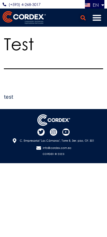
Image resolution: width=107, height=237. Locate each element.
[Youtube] (66, 132)
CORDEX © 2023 (54, 154)
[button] (83, 18)
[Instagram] (53, 132)
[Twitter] (41, 132)
